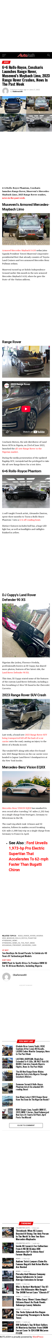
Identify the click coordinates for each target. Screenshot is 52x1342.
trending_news (10, 941)
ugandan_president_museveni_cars (19, 945)
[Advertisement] (26, 26)
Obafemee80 (18, 91)
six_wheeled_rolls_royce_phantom (19, 938)
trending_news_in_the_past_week (19, 943)
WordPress (38, 1337)
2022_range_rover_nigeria (31, 936)
